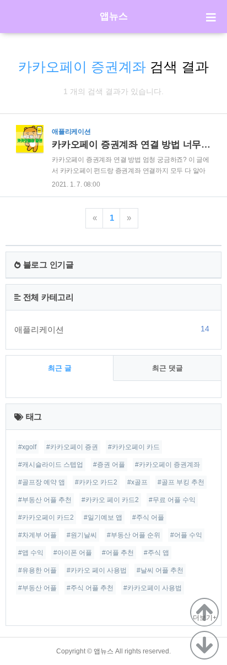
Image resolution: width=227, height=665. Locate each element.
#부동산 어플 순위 (133, 535)
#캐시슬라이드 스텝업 (50, 464)
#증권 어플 (109, 464)
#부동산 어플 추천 (45, 500)
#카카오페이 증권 (72, 447)
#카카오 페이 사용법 (97, 570)
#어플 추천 (118, 553)
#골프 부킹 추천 (181, 482)
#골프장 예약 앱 (41, 482)
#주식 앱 (156, 553)
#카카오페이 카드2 (46, 517)
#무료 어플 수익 (172, 500)
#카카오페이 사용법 (152, 588)
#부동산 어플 (37, 588)
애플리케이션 (111, 329)
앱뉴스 (114, 16)
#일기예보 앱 (103, 517)
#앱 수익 (31, 553)
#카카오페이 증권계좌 (167, 464)
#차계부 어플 (37, 535)
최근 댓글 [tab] (167, 368)
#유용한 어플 (37, 570)
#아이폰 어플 (72, 553)
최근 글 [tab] (60, 368)
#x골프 (137, 482)
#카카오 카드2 (96, 482)
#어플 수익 (186, 535)
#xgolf (27, 447)
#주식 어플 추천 (90, 588)
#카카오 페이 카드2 (110, 500)
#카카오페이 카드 (134, 447)
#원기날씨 (82, 535)
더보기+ (205, 618)
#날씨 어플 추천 (160, 570)
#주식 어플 (148, 517)
